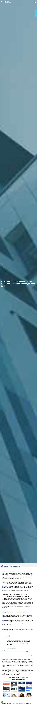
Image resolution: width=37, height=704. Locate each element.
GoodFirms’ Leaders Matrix (24, 669)
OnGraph (3, 620)
